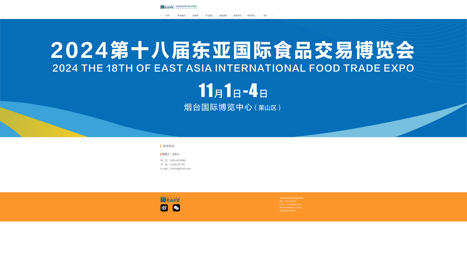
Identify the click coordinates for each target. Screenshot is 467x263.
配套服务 (223, 16)
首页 (168, 16)
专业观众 (209, 16)
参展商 (195, 16)
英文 (265, 16)
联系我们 (251, 16)
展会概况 (181, 16)
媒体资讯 (237, 16)
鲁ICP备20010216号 (287, 210)
